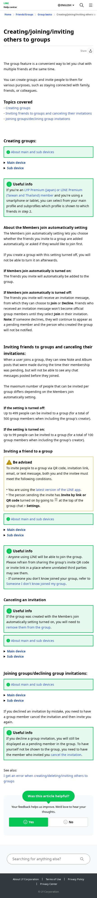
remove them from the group (28, 627)
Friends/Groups (24, 14)
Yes (31, 822)
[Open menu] (90, 5)
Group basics (45, 14)
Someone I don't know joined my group (36, 583)
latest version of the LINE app (58, 490)
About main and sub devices (32, 152)
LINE (6, 3)
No (71, 822)
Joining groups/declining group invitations (38, 119)
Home (8, 14)
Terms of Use (53, 879)
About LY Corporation (26, 879)
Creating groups (18, 108)
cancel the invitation (66, 755)
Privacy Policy (76, 879)
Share (84, 50)
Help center (10, 7)
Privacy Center (48, 884)
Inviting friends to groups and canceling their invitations (49, 113)
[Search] (81, 5)
